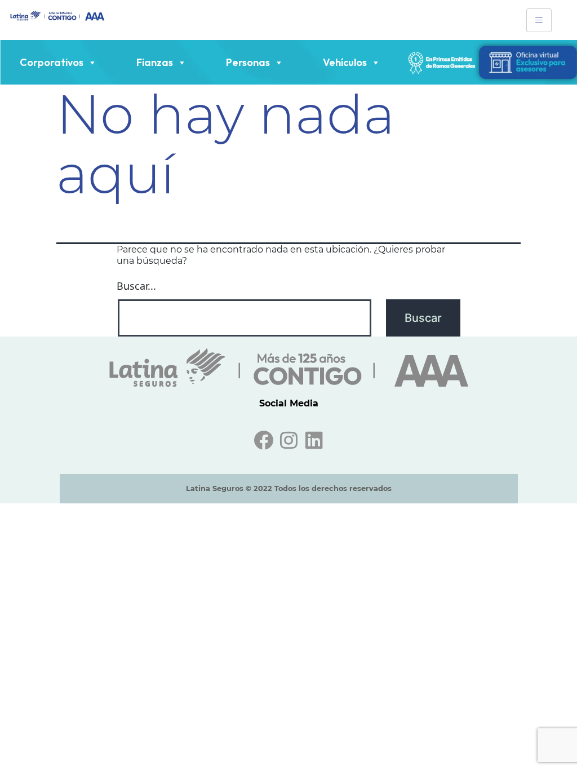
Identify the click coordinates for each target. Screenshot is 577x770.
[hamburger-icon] (539, 20)
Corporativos (51, 62)
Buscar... (136, 286)
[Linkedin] (314, 440)
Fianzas (154, 62)
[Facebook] (263, 440)
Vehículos (345, 62)
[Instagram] (289, 440)
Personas (248, 62)
